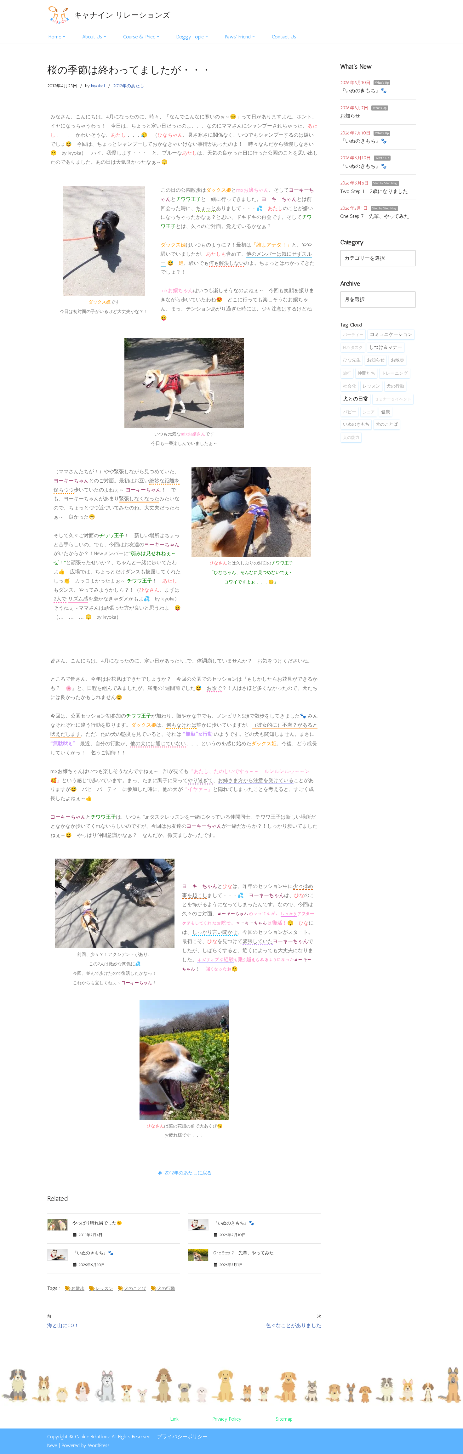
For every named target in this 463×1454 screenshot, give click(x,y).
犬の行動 (166, 1288)
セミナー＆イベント (392, 398)
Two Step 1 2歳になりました (374, 191)
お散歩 (77, 1288)
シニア (369, 411)
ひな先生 (352, 359)
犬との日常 (355, 399)
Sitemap (284, 1419)
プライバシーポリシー (182, 1437)
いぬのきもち (356, 424)
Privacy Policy (227, 1419)
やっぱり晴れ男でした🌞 (97, 1223)
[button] (64, 36)
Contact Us (284, 37)
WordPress (99, 1445)
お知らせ (350, 116)
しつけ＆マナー (385, 347)
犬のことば (135, 1288)
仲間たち (366, 373)
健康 (385, 412)
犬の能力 (351, 437)
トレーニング (394, 373)
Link (174, 1419)
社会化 (349, 386)
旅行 (347, 373)
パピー (349, 411)
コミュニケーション (391, 334)
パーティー (353, 334)
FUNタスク (353, 347)
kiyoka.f (98, 85)
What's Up (382, 83)
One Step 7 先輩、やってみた (243, 1253)
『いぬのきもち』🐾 (233, 1223)
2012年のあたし (128, 85)
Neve (52, 1445)
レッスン (104, 1288)
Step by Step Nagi (385, 183)
